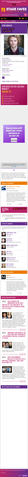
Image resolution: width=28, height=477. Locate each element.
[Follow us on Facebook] (25, 18)
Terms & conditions (13, 470)
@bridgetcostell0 (11, 259)
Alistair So (9, 239)
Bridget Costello (11, 258)
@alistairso (10, 240)
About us (23, 470)
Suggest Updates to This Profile (10, 81)
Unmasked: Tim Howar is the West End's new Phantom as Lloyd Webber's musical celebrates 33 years (14, 335)
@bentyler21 (10, 253)
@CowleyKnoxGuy (6, 65)
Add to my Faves (8, 31)
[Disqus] (14, 409)
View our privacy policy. (16, 2)
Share (12, 28)
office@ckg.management (7, 64)
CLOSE (14, 4)
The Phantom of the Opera (13, 186)
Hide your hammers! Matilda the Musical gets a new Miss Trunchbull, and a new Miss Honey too (14, 360)
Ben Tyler (8, 251)
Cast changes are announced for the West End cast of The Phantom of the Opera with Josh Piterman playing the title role (13, 304)
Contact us (3, 472)
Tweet (6, 28)
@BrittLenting (10, 265)
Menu (2, 18)
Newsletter (20, 18)
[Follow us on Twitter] (23, 18)
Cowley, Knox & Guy (6, 60)
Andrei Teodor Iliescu (12, 245)
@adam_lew (10, 234)
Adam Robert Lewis (11, 233)
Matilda (8, 275)
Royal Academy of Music (7, 70)
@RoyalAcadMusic (6, 71)
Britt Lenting (9, 264)
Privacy (19, 470)
